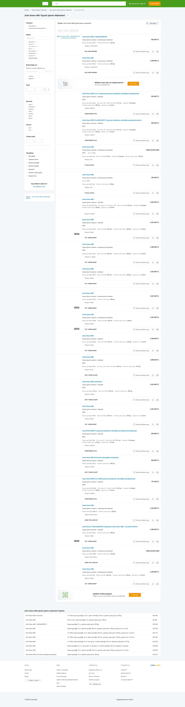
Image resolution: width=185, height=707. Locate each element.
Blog (58, 683)
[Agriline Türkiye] (32, 3)
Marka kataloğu (61, 686)
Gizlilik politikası (61, 673)
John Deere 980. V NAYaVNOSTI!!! (94, 37)
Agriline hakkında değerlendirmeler (67, 679)
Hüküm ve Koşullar (62, 670)
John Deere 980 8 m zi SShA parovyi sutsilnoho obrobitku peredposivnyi (108, 479)
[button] (153, 51)
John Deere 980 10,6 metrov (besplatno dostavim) (100, 457)
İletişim (27, 676)
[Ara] (54, 3)
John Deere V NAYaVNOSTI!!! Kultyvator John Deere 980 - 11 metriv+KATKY (110, 526)
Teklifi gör (135, 595)
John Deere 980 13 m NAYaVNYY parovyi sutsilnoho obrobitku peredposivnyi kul (111, 120)
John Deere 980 (88, 58)
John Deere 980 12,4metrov (92, 381)
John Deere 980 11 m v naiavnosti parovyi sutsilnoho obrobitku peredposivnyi (110, 93)
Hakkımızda (28, 670)
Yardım (27, 673)
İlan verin (133, 83)
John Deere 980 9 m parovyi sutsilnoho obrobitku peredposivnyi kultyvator (109, 431)
